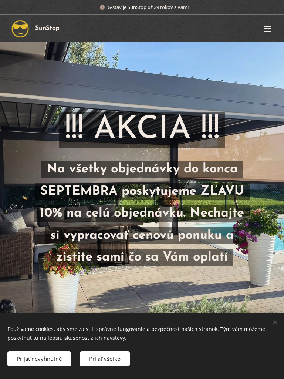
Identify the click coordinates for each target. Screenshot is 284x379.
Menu (267, 28)
